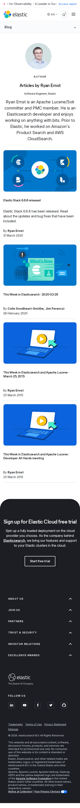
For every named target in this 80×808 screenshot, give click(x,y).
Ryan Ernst (16, 230)
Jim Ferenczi (55, 308)
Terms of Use (33, 724)
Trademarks (15, 724)
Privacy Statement (55, 724)
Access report (67, 4)
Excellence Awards (24, 655)
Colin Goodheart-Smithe (26, 308)
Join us (14, 610)
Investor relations (24, 643)
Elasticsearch (14, 540)
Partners (16, 621)
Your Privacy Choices (47, 791)
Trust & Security (22, 632)
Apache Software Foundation (33, 778)
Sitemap (13, 729)
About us (16, 598)
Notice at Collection (20, 791)
